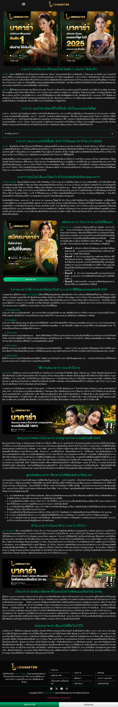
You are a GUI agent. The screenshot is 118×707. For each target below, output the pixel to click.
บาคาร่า (17, 674)
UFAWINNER (52, 698)
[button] (23, 4)
